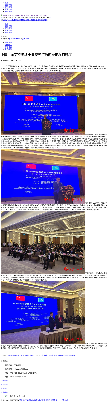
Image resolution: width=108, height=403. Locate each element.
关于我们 (8, 5)
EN (50, 18)
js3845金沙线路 (14, 39)
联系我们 (8, 11)
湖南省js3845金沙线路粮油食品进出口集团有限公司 (38, 400)
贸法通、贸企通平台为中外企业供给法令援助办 (59, 355)
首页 (6, 3)
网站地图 (64, 400)
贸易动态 (8, 7)
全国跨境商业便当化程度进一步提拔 (21, 355)
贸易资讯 (8, 9)
